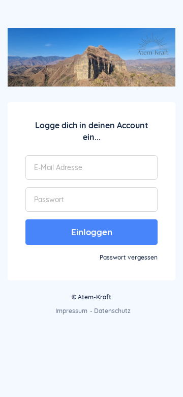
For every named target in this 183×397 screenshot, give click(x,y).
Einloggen (91, 231)
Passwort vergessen (129, 257)
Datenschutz (112, 311)
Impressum (71, 311)
